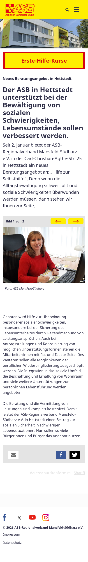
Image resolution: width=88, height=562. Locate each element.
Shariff (79, 472)
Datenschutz (12, 542)
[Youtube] (32, 517)
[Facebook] (6, 517)
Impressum (11, 534)
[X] (19, 517)
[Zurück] (58, 221)
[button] (13, 455)
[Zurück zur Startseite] (20, 10)
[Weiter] (75, 221)
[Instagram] (45, 517)
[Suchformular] (67, 10)
